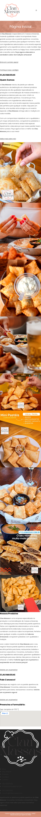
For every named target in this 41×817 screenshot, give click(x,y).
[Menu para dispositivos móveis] (36, 10)
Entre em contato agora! (9, 62)
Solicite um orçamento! (8, 670)
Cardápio (5, 777)
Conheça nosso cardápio (9, 70)
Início (4, 769)
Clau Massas (6, 772)
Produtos (5, 774)
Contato (5, 780)
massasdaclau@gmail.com (12, 786)
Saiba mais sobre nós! (8, 139)
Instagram (4, 810)
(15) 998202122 (7, 784)
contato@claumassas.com (12, 793)
